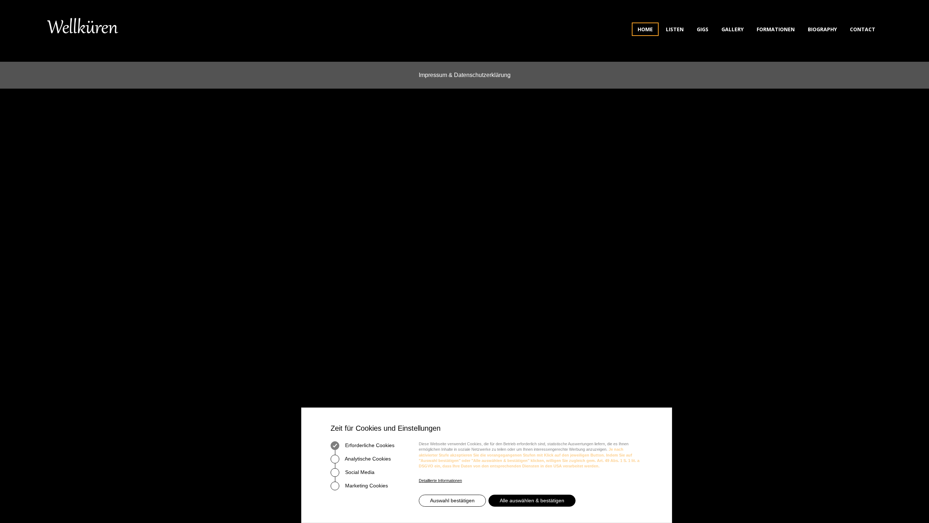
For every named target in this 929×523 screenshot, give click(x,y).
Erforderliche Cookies (369, 445)
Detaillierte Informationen (440, 480)
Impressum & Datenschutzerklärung (465, 75)
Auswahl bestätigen (452, 500)
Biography (822, 29)
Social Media (359, 472)
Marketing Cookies (366, 485)
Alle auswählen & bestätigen (532, 500)
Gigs (702, 29)
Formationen (776, 29)
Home (645, 29)
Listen (675, 29)
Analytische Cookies (367, 459)
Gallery (732, 29)
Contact (862, 29)
